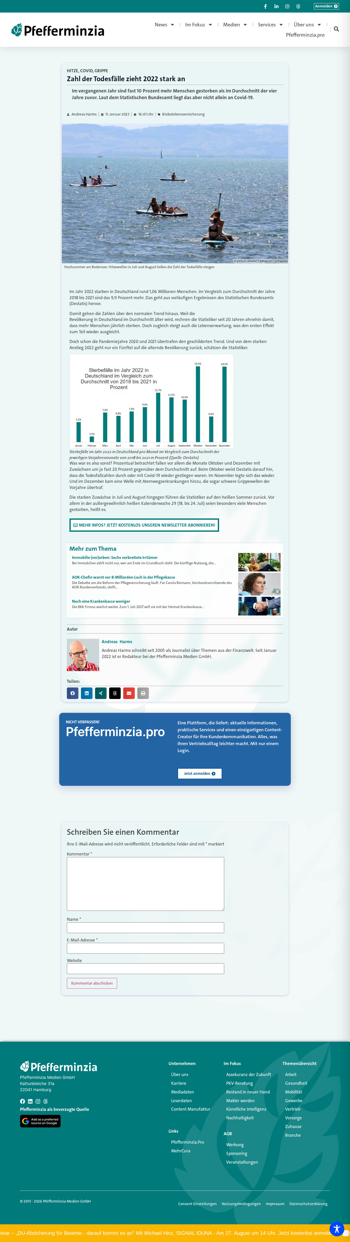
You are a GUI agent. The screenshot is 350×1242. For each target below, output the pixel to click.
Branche (293, 1135)
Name (74, 919)
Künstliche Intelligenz (246, 1109)
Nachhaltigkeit (240, 1118)
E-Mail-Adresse (82, 940)
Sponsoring (236, 1153)
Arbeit (290, 1074)
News (161, 24)
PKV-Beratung (239, 1083)
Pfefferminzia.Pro (187, 1142)
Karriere (178, 1083)
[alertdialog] (175, 1233)
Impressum (275, 1203)
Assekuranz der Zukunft (248, 1074)
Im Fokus (195, 24)
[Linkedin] (30, 1101)
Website (74, 960)
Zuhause (293, 1126)
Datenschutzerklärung (308, 1203)
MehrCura (180, 1151)
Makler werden (240, 1100)
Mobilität (293, 1092)
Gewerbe (293, 1100)
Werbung (235, 1144)
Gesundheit (296, 1083)
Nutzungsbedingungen (241, 1203)
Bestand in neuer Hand (248, 1092)
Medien (231, 24)
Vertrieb (292, 1109)
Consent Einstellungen (197, 1203)
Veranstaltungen (242, 1162)
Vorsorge (293, 1118)
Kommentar (79, 854)
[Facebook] (22, 1101)
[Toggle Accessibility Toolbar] (337, 1229)
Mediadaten (182, 1092)
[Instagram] (37, 1101)
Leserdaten (181, 1100)
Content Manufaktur (190, 1109)
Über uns (304, 24)
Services (267, 24)
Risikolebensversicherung (183, 114)
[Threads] (45, 1101)
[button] (72, 693)
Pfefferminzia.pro (305, 35)
